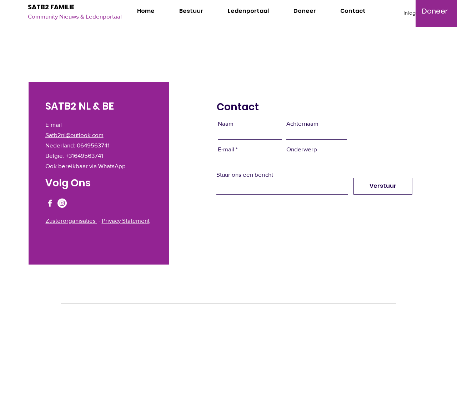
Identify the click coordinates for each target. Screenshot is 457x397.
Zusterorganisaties (71, 220)
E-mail (226, 149)
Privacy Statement (126, 220)
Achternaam (302, 123)
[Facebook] (50, 203)
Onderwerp (301, 149)
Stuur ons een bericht (244, 174)
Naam (225, 123)
